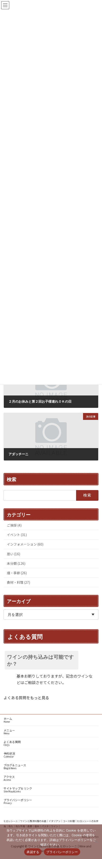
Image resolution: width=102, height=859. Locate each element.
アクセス (9, 778)
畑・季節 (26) (17, 572)
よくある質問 (12, 743)
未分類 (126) (16, 563)
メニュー (9, 731)
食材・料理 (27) (18, 582)
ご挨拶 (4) (14, 525)
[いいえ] (96, 841)
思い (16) (13, 553)
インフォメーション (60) (25, 544)
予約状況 (9, 754)
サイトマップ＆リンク (18, 789)
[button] (51, 660)
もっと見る (39, 697)
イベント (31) (17, 534)
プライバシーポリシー (18, 801)
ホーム (8, 720)
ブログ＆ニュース (15, 766)
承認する (33, 852)
